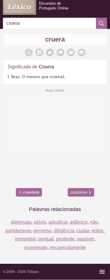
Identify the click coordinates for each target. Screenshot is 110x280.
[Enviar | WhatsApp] (29, 52)
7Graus (32, 272)
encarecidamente (68, 247)
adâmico (79, 222)
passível (85, 238)
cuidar (83, 230)
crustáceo (78, 192)
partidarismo (18, 230)
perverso (42, 230)
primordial (25, 238)
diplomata (21, 222)
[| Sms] (60, 52)
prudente (65, 238)
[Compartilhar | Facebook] (39, 52)
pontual (46, 238)
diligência (64, 230)
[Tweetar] (50, 52)
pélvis (40, 222)
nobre (98, 230)
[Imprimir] (81, 52)
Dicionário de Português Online (53, 5)
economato (36, 247)
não (94, 222)
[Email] (71, 52)
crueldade (31, 192)
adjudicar (57, 222)
